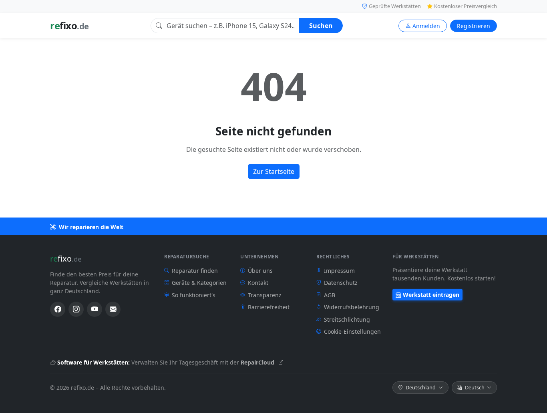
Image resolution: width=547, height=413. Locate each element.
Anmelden (426, 26)
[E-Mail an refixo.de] (113, 309)
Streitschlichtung (347, 319)
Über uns (260, 270)
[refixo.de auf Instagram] (76, 309)
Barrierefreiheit (269, 307)
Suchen (321, 25)
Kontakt (258, 282)
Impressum (336, 270)
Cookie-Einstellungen (352, 331)
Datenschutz (341, 282)
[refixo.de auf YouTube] (94, 309)
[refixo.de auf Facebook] (57, 309)
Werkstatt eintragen (431, 294)
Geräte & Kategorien (199, 282)
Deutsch (475, 387)
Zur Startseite (273, 171)
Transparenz (265, 295)
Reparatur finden (195, 270)
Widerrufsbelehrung (351, 307)
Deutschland (421, 387)
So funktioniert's (193, 295)
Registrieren (473, 26)
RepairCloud (258, 362)
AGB (329, 295)
